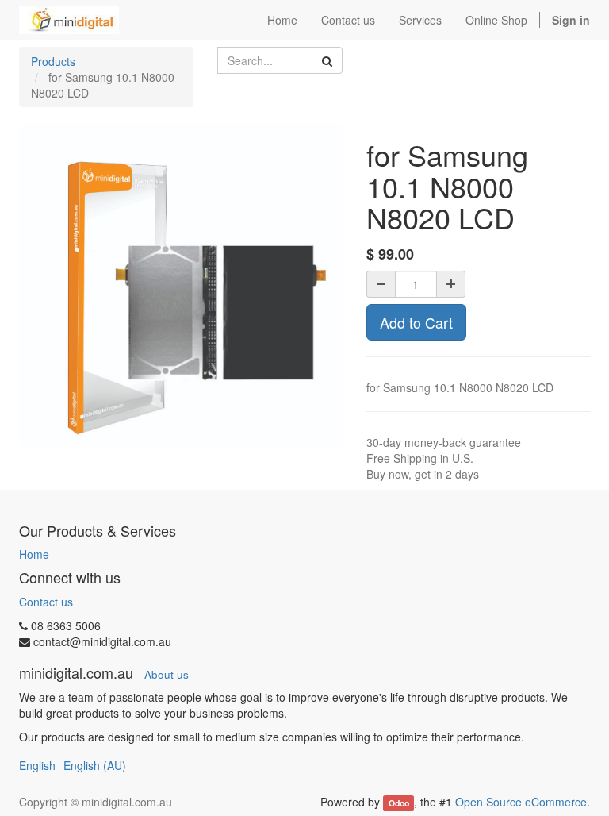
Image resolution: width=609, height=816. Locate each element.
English (37, 765)
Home (34, 554)
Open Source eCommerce (521, 802)
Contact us (46, 602)
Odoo (399, 803)
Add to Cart (416, 322)
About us (166, 674)
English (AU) (94, 765)
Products (53, 61)
